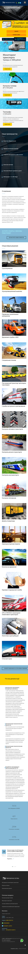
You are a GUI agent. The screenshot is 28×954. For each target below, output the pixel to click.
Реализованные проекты (7, 888)
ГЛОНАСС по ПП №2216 (9, 39)
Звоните (16, 31)
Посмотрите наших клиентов (16, 237)
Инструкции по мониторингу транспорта (10, 882)
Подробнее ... (10, 858)
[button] (12, 866)
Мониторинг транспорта (7, 900)
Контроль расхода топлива (7, 897)
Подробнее (7, 11)
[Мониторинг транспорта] (14, 46)
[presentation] (2, 13)
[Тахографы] (14, 103)
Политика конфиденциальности (8, 941)
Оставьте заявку (16, 34)
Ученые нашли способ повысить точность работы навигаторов (15, 851)
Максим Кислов (22, 948)
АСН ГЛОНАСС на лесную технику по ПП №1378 (21, 39)
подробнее (7, 69)
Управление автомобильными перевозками (11, 906)
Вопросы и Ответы (5, 885)
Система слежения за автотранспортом (10, 903)
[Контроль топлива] (14, 77)
